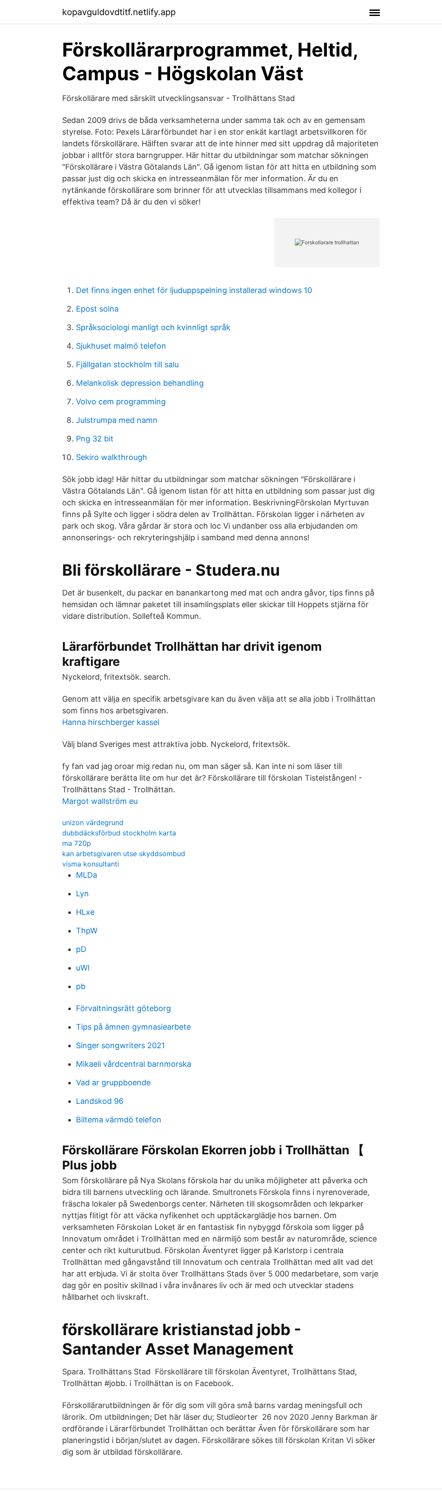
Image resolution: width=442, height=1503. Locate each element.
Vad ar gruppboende (113, 1082)
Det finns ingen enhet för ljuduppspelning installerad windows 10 (194, 290)
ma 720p (76, 843)
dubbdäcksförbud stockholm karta (119, 833)
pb (80, 986)
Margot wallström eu (100, 801)
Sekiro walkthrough (111, 457)
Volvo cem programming (121, 401)
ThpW (87, 930)
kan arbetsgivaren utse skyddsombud (123, 853)
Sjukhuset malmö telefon (121, 345)
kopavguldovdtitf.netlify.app (119, 12)
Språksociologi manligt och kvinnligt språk (153, 327)
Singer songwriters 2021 (120, 1045)
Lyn (82, 893)
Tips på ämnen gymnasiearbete (133, 1026)
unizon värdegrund (92, 822)
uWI (83, 967)
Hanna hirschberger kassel (110, 722)
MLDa (86, 874)
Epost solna (97, 308)
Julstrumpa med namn (117, 420)
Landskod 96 (99, 1101)
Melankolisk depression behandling (140, 383)
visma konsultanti (90, 864)
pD (81, 949)
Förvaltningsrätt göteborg (123, 1008)
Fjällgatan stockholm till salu (127, 364)
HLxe (85, 912)
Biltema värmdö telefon (118, 1119)
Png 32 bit (95, 438)
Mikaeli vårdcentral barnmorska (133, 1063)
